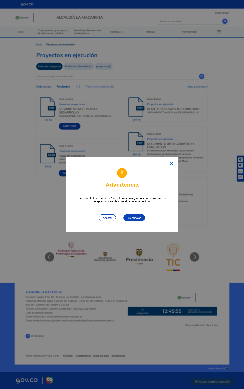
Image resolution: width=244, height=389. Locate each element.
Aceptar (107, 217)
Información (134, 217)
